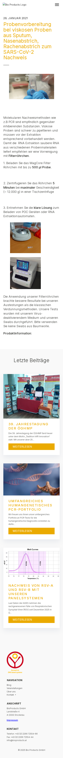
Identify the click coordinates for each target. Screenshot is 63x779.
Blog (9, 685)
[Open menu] (57, 5)
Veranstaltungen (14, 688)
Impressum (12, 720)
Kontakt (10, 695)
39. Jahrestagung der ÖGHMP (28, 426)
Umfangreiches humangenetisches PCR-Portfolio (30, 505)
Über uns (11, 691)
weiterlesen (22, 446)
